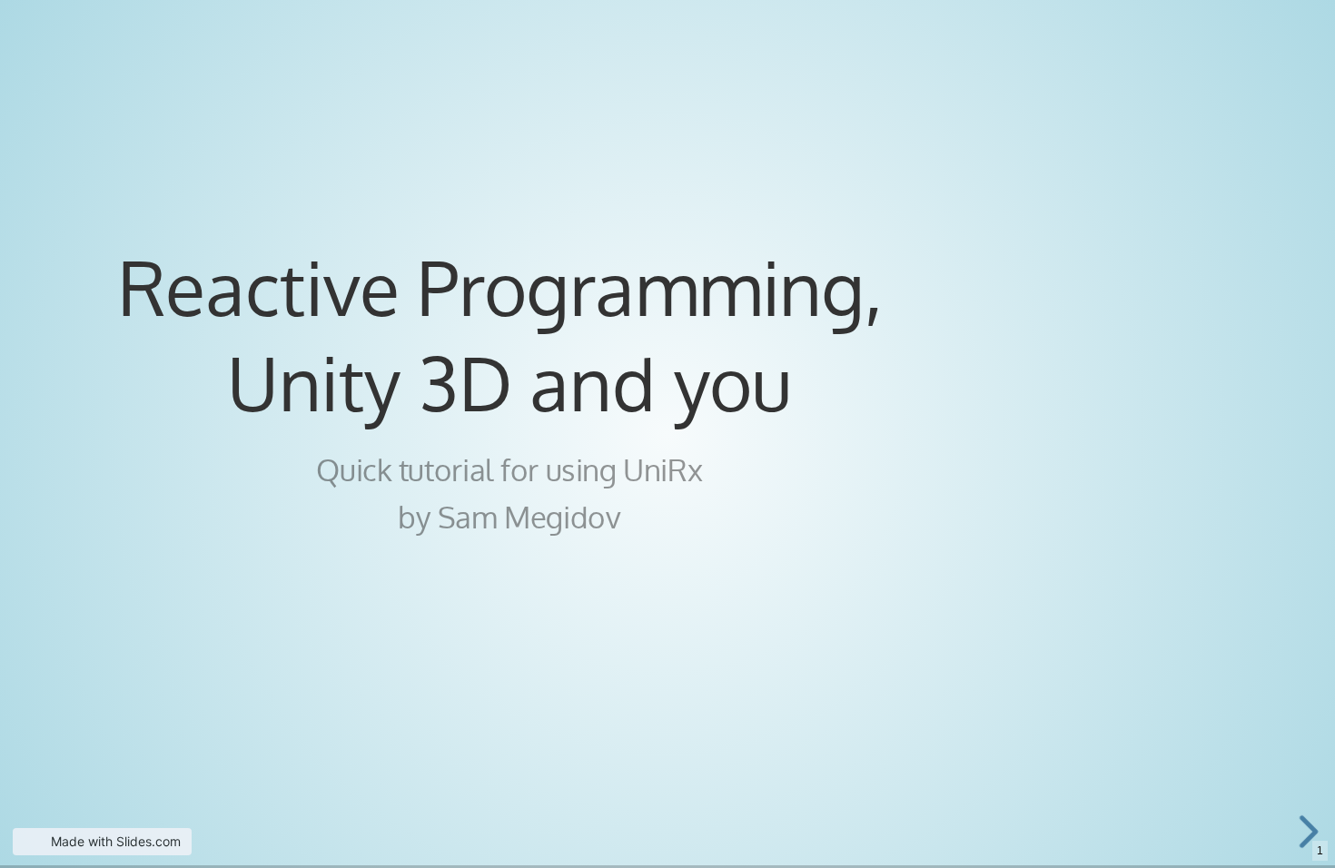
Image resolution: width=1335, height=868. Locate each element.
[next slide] (1306, 831)
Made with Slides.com (116, 841)
